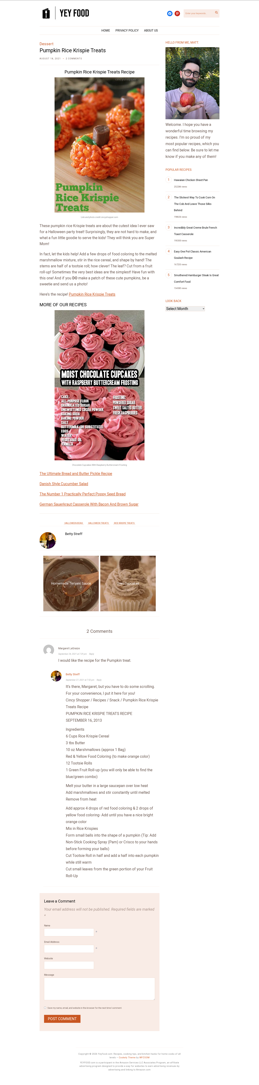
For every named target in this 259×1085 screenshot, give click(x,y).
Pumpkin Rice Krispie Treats (73, 50)
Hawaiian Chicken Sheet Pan (191, 180)
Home (105, 30)
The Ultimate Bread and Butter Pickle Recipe (76, 473)
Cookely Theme (127, 1057)
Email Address (51, 942)
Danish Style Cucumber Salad (64, 484)
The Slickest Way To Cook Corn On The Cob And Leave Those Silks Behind (194, 204)
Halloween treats (98, 523)
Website (48, 958)
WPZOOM (144, 1057)
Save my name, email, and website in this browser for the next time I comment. (85, 1008)
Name (47, 925)
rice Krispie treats (124, 523)
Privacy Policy (127, 30)
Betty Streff (73, 534)
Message (49, 974)
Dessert (47, 44)
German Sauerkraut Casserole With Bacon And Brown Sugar (89, 504)
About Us (151, 30)
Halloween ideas (74, 523)
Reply (91, 654)
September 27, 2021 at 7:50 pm (80, 680)
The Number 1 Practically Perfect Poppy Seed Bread (83, 494)
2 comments (74, 58)
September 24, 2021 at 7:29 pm (72, 654)
